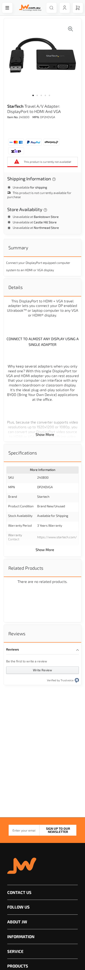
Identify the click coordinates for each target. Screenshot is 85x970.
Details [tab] (15, 287)
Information (20, 936)
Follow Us (18, 906)
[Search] (51, 7)
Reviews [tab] (16, 633)
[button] (34, 98)
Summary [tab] (18, 247)
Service (15, 951)
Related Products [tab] (25, 568)
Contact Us (19, 892)
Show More (45, 434)
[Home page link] (29, 7)
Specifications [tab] (22, 452)
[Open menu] (7, 7)
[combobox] (51, 7)
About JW (17, 921)
